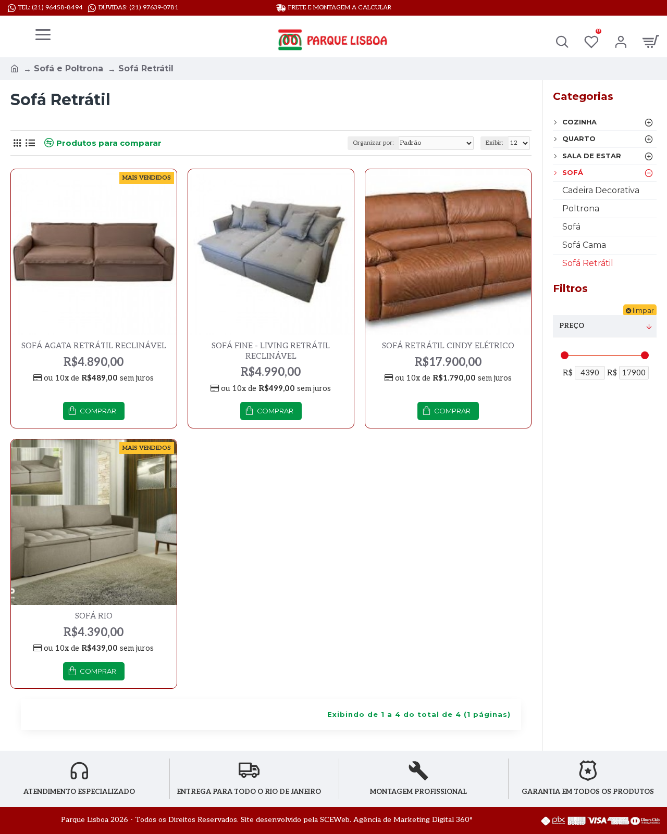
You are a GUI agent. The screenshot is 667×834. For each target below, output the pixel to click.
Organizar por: (373, 143)
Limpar (643, 310)
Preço (571, 326)
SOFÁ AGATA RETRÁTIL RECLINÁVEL (93, 345)
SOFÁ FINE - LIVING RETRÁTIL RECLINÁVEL (271, 351)
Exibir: (494, 143)
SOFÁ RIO (94, 616)
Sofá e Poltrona (68, 68)
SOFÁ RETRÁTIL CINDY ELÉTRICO (448, 345)
